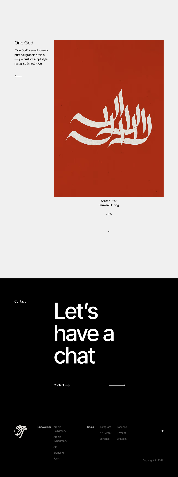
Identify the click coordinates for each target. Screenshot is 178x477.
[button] (108, 231)
